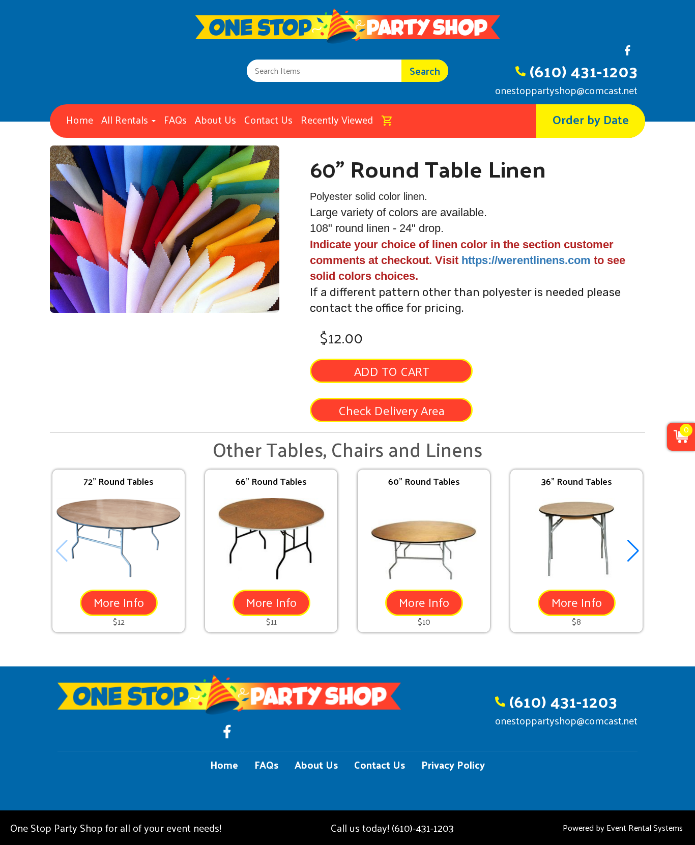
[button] (633, 551)
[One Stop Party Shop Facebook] (627, 53)
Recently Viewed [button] (337, 119)
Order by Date (591, 119)
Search (425, 71)
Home (79, 119)
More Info (119, 602)
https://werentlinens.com (526, 260)
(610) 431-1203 (584, 70)
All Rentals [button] (126, 119)
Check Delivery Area (391, 410)
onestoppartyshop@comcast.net (566, 90)
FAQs (175, 119)
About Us (215, 119)
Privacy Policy (453, 764)
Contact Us (268, 119)
